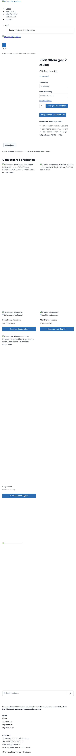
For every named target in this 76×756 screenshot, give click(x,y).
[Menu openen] (4, 45)
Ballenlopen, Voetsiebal (11, 320)
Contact (9, 19)
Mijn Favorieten (12, 14)
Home (8, 9)
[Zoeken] (70, 693)
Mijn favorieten (8, 728)
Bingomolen (7, 487)
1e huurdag (43, 82)
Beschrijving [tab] (9, 145)
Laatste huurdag (45, 92)
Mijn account (11, 17)
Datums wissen (45, 101)
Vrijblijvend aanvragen (57, 106)
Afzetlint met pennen (48, 320)
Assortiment (11, 11)
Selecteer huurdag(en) (19, 329)
